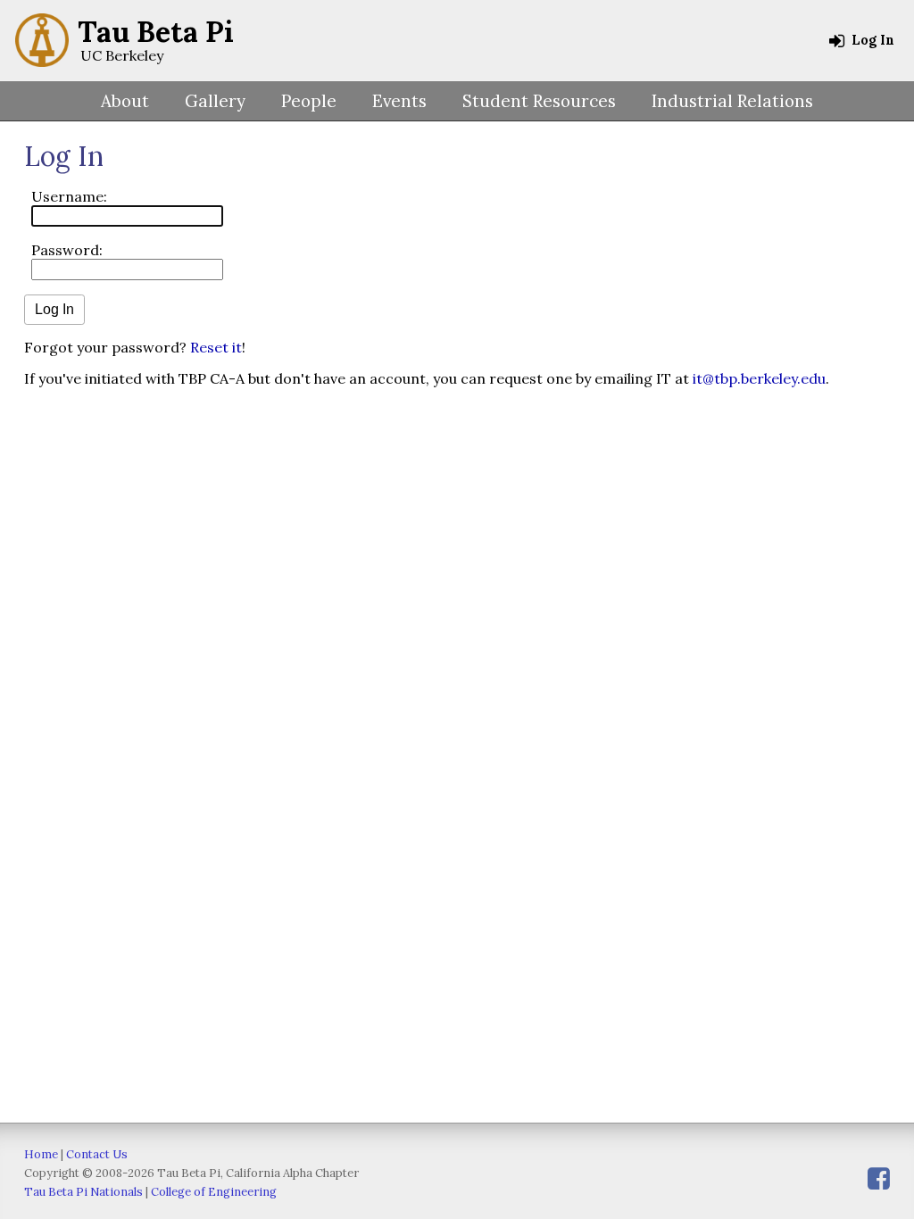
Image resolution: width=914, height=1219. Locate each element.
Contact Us (97, 1154)
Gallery (215, 101)
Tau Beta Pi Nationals (83, 1191)
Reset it (216, 347)
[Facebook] (879, 1178)
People (309, 101)
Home (41, 1154)
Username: (69, 196)
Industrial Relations (732, 101)
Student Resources (539, 101)
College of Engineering (214, 1191)
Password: (67, 250)
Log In (871, 40)
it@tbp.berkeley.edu (759, 378)
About (125, 101)
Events (399, 101)
